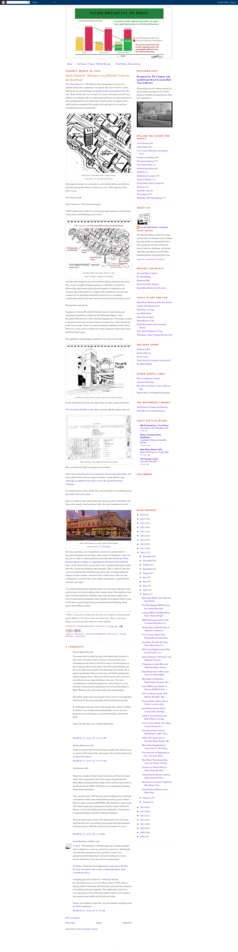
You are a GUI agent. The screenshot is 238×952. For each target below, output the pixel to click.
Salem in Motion (144, 179)
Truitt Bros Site (143, 190)
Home (69, 63)
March (146, 594)
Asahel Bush (142, 146)
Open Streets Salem (145, 316)
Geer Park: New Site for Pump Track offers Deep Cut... (155, 644)
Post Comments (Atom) (88, 928)
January (146, 801)
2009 (142, 832)
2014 (142, 811)
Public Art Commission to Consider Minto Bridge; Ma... (156, 739)
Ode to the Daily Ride (148, 461)
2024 (142, 518)
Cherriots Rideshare (145, 382)
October (146, 564)
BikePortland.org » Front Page (154, 425)
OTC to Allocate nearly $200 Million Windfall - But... (154, 695)
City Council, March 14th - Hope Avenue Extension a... (156, 724)
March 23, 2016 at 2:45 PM (89, 834)
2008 (142, 836)
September (148, 568)
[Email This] (67, 630)
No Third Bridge (144, 276)
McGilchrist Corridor (146, 175)
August (146, 573)
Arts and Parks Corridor (147, 273)
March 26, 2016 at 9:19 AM (89, 910)
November (147, 560)
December (147, 556)
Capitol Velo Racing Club (148, 305)
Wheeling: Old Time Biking (149, 197)
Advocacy (79, 634)
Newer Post (70, 922)
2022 (142, 527)
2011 (142, 823)
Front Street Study (145, 164)
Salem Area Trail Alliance (148, 284)
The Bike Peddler (144, 363)
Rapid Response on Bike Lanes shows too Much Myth (155, 673)
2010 (142, 828)
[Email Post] (120, 626)
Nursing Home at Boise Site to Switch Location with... (155, 702)
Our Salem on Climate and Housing (152, 407)
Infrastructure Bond (145, 168)
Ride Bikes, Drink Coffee (151, 449)
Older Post (127, 922)
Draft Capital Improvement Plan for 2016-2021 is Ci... (156, 651)
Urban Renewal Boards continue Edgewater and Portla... (156, 776)
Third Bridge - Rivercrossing (128, 63)
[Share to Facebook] (76, 630)
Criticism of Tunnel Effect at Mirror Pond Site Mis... (154, 769)
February (147, 797)
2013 (142, 815)
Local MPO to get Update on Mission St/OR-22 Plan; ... (154, 688)
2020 (142, 535)
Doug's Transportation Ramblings (150, 436)
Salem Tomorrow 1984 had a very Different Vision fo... (156, 658)
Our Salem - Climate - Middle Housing (94, 63)
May (145, 585)
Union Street (142, 194)
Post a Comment (73, 917)
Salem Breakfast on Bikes (119, 13)
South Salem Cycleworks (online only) (154, 360)
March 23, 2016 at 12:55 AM (90, 760)
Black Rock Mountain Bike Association (154, 302)
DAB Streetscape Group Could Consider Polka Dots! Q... (155, 621)
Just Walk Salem (144, 313)
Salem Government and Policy (102, 634)
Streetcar (140, 186)
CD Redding (106, 546)
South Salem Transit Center (149, 183)
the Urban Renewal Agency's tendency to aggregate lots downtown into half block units (97, 562)
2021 (142, 531)
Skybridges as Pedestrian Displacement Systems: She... (156, 680)
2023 (142, 523)
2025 (142, 514)
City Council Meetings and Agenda (152, 150)
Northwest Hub (143, 280)
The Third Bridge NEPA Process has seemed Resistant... (156, 607)
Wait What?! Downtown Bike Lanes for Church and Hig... (155, 761)
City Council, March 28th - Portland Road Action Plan (155, 636)
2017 (142, 548)
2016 (142, 552)
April (145, 589)
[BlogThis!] (70, 630)
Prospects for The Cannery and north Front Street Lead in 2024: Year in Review (154, 79)
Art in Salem (142, 143)
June (145, 581)
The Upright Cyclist (149, 458)
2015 (142, 807)
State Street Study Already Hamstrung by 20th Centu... (155, 732)
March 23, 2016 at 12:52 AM (90, 738)
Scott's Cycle (142, 356)
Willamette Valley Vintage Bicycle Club (154, 334)
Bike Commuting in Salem (148, 378)
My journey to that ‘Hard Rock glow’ (154, 428)
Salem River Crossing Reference (151, 410)
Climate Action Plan (146, 157)
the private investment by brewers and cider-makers (104, 473)
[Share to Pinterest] (79, 630)
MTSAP (140, 172)
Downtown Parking (145, 161)
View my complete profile (151, 259)
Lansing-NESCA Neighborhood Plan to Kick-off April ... (156, 614)
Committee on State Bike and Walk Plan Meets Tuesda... (155, 666)
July (145, 577)
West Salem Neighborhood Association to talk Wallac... (155, 747)
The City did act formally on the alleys (82, 409)
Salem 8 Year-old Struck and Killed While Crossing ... (154, 717)
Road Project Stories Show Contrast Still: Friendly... (154, 710)
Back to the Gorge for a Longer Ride (154, 452)
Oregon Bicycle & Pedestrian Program (153, 392)
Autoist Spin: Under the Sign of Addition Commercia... (156, 629)
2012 (142, 819)
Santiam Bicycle (144, 352)
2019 (142, 539)
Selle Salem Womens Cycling (150, 331)
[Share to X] (73, 630)
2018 (142, 544)
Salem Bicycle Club (145, 320)
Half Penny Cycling (145, 309)
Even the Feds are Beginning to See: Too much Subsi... (156, 754)
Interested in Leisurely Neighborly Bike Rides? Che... (157, 783)
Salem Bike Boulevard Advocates (151, 287)
